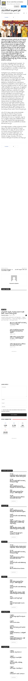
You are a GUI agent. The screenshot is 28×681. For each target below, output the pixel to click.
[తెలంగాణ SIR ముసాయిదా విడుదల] (5, 568)
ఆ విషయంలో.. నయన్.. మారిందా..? (17, 673)
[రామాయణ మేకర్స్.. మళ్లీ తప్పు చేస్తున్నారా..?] (5, 662)
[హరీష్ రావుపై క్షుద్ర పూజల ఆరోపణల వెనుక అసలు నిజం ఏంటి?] (5, 346)
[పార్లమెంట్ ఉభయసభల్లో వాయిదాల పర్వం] (5, 603)
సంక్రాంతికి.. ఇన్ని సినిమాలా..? (16, 652)
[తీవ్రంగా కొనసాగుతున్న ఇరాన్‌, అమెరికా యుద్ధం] (5, 627)
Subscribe (5, 429)
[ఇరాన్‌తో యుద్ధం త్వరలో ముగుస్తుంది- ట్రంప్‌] (5, 616)
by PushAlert (4, 7)
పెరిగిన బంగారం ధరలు (15, 622)
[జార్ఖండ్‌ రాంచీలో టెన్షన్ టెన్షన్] (5, 598)
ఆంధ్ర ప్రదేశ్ (11, 484)
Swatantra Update (9, 13)
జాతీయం (11, 596)
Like (5, 422)
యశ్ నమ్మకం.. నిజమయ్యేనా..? (16, 668)
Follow (14, 422)
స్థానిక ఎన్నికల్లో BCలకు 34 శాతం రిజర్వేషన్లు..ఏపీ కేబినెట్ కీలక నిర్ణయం (17, 331)
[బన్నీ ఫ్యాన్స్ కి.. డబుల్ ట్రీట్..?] (5, 657)
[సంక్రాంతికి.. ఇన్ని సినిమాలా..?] (5, 651)
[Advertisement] (14, 207)
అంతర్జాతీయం (12, 625)
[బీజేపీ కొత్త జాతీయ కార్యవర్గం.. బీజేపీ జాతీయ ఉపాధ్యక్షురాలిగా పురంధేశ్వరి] (5, 528)
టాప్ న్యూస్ (4, 309)
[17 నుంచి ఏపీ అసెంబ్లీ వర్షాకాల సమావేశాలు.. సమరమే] (5, 533)
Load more (14, 501)
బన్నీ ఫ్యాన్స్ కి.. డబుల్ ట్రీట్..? (16, 657)
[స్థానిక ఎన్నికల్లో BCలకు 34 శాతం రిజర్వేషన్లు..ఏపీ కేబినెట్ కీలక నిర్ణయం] (5, 332)
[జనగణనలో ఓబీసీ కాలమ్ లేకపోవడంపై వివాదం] (5, 516)
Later (17, 6)
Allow (24, 6)
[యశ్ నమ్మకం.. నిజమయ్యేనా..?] (5, 668)
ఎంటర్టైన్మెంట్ (11, 650)
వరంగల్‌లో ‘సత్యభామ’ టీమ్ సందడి (21, 269)
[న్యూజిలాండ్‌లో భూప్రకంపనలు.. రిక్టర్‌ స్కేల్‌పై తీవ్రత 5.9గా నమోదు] (5, 638)
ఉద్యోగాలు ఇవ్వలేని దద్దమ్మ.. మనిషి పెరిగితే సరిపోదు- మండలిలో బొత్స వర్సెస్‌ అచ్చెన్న (17, 522)
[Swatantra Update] (2, 13)
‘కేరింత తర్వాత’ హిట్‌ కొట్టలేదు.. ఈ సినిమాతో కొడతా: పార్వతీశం (7, 270)
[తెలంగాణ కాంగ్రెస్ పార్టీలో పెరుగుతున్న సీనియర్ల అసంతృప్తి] (5, 324)
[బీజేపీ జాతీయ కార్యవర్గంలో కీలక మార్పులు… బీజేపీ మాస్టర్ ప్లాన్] (5, 339)
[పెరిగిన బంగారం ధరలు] (5, 622)
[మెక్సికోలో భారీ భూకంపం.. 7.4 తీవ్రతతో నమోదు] (5, 633)
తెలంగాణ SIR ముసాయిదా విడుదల (17, 568)
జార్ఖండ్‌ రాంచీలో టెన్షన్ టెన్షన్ (16, 598)
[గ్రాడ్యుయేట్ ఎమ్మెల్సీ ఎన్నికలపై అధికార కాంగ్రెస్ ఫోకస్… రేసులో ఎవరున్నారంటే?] (14, 301)
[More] (16, 17)
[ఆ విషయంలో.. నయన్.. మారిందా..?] (5, 673)
